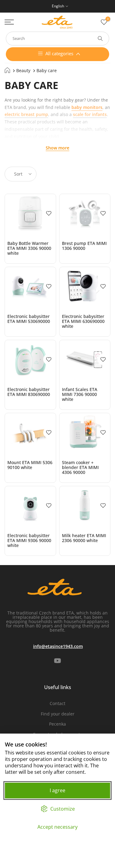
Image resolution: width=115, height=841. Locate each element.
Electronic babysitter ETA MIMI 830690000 (28, 391)
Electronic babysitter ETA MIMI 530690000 (28, 318)
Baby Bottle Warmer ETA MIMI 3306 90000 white (29, 248)
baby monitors (86, 107)
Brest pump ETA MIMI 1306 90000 (84, 245)
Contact (57, 703)
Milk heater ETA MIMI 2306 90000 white (84, 538)
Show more (57, 148)
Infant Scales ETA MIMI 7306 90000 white (79, 394)
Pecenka (57, 724)
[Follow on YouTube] (57, 660)
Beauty (23, 70)
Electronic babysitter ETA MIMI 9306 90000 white (29, 540)
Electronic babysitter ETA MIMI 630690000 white (83, 321)
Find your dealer (58, 714)
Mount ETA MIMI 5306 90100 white (29, 464)
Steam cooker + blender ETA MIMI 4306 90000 (80, 467)
